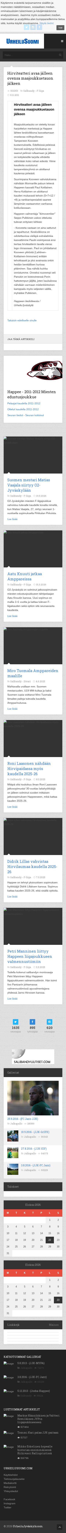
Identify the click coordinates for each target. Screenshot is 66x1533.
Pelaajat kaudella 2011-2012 (23, 403)
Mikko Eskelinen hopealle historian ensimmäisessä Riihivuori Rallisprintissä (34, 1450)
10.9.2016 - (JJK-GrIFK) (35, 1132)
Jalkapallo (16, 1123)
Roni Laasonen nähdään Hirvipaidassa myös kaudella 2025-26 (29, 768)
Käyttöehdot (11, 1474)
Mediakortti (10, 1483)
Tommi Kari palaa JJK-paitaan (37, 1432)
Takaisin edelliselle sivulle (22, 320)
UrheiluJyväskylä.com (28, 1526)
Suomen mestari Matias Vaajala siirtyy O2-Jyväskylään (28, 485)
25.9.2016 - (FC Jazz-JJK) (22, 1119)
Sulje (60, 27)
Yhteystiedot (11, 1491)
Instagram (9, 1503)
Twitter (7, 1507)
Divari (27, 681)
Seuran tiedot (15, 415)
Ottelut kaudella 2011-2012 (23, 409)
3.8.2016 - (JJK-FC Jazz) (35, 1165)
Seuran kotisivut (34, 415)
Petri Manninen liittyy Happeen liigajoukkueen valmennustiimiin (29, 956)
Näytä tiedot (47, 23)
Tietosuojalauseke (14, 1478)
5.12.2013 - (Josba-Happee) (33, 1391)
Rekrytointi (10, 1487)
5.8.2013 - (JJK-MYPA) (31, 1363)
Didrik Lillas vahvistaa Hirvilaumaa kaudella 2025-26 (32, 866)
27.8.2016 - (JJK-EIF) (34, 1148)
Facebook (9, 1499)
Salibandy (26, 1395)
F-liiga (40, 90)
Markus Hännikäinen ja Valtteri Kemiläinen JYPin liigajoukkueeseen (38, 1419)
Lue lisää (12, 519)
